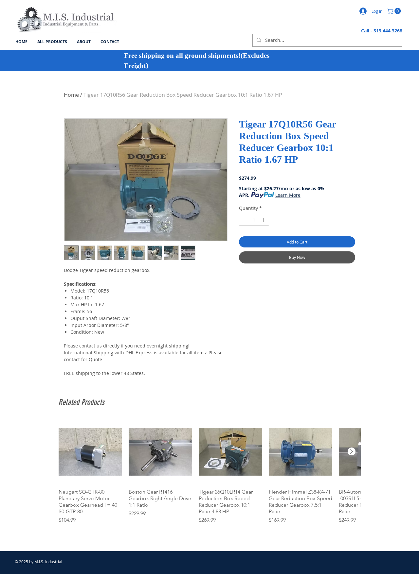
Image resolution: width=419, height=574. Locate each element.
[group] (209, 472)
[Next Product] (351, 451)
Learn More (288, 195)
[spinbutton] (254, 220)
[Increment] (264, 220)
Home (71, 94)
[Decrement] (244, 220)
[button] (394, 11)
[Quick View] (90, 451)
